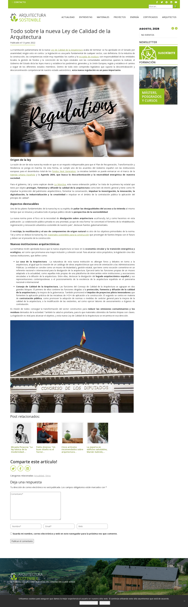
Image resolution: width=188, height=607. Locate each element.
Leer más (105, 603)
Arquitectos (169, 17)
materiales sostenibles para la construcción (68, 234)
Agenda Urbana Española (22, 174)
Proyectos (120, 17)
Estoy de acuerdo (89, 603)
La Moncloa (60, 184)
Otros (48, 475)
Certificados (150, 17)
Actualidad (68, 17)
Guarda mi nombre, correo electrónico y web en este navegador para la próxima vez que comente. (65, 533)
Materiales (103, 17)
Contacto (20, 2)
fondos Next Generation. (64, 171)
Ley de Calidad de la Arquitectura (67, 49)
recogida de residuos (89, 56)
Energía (134, 17)
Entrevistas (85, 17)
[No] (184, 601)
